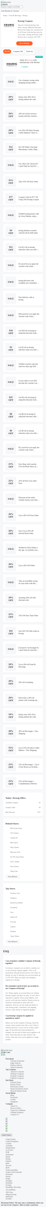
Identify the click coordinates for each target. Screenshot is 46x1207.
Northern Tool (15, 893)
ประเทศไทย (10, 1190)
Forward (13, 922)
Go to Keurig (24, 43)
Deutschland (10, 1148)
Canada (8, 1144)
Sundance (13, 898)
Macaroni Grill (15, 852)
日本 (7, 1152)
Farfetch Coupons (17, 1078)
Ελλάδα (9, 1199)
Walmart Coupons (17, 1074)
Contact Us (14, 1115)
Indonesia (9, 1197)
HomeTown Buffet (16, 903)
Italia (7, 1163)
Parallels (13, 931)
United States (6, 1135)
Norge (8, 1179)
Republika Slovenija (13, 1187)
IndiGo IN (13, 917)
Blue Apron (14, 843)
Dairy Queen (14, 847)
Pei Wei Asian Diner (17, 857)
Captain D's (14, 838)
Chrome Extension (17, 1061)
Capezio (13, 927)
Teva (11, 912)
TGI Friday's (14, 833)
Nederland (9, 1155)
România (9, 1183)
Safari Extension (16, 1067)
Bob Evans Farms (16, 828)
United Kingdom (12, 1141)
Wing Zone (14, 871)
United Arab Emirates (14, 1172)
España (8, 1161)
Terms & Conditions (17, 1110)
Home (5, 15)
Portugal (9, 1181)
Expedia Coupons (17, 1076)
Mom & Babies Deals (18, 1091)
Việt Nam (9, 1192)
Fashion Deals (15, 1082)
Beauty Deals (15, 1084)
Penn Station (14, 866)
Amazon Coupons (17, 1072)
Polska (8, 1159)
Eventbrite (13, 907)
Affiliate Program (16, 1112)
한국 (7, 1168)
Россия (8, 1165)
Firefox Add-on (16, 1065)
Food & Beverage (15, 15)
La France (9, 1150)
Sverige (8, 1185)
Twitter (13, 1100)
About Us (14, 1106)
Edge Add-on (15, 1063)
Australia (9, 1146)
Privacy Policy (15, 1108)
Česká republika (12, 1170)
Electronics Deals (16, 1087)
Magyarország (11, 1194)
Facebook (14, 1097)
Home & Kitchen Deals (19, 1089)
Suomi (8, 1176)
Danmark (9, 1174)
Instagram (14, 1102)
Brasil (8, 1157)
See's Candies (14, 862)
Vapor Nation (14, 936)
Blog (12, 1095)
